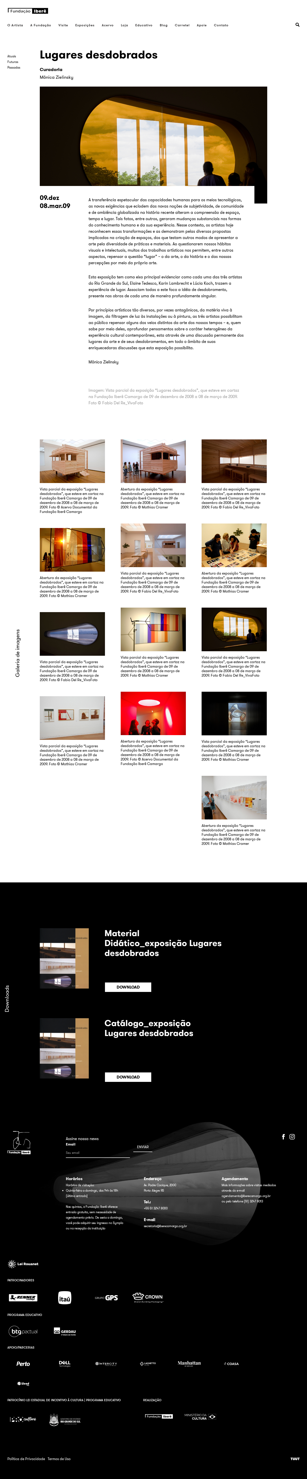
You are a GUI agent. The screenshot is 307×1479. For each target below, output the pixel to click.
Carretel (182, 25)
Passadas (13, 67)
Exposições (85, 25)
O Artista (15, 25)
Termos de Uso (59, 1459)
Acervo (108, 25)
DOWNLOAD (128, 987)
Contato (221, 25)
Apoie (202, 25)
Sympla (118, 1223)
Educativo (144, 25)
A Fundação (40, 25)
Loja (124, 25)
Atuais (11, 56)
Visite (63, 25)
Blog (164, 25)
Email (71, 1144)
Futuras (12, 62)
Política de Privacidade (26, 1459)
